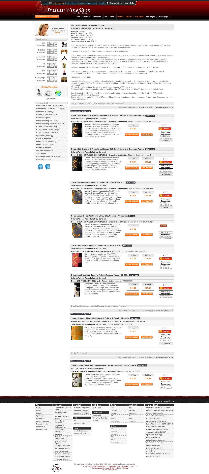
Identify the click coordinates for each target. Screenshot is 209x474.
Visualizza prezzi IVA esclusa (47, 16)
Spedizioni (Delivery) (44, 136)
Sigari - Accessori (61, 451)
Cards (95, 421)
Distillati (86, 17)
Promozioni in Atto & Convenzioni (49, 106)
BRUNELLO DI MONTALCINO (95, 122)
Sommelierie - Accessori (60, 421)
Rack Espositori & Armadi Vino (61, 437)
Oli (105, 17)
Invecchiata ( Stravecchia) (107, 321)
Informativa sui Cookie (45, 145)
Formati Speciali (42, 424)
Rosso (104, 281)
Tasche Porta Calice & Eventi (63, 408)
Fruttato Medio (98, 368)
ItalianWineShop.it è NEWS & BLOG (50, 124)
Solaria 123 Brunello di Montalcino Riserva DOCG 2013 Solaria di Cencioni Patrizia (107, 149)
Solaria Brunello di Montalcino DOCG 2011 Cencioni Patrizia (97, 216)
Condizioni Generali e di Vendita (49, 157)
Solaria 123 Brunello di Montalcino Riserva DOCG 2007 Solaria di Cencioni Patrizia (107, 116)
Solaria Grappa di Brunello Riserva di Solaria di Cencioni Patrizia (100, 318)
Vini (78, 17)
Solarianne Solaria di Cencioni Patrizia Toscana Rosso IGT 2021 (99, 275)
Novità (120, 17)
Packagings (163, 17)
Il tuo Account (91, 3)
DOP (76, 368)
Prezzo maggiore (148, 108)
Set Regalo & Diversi (62, 456)
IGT (78, 281)
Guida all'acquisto (43, 118)
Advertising (41, 154)
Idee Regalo (150, 17)
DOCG (79, 122)
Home (46, 3)
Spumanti (40, 416)
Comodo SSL (51, 99)
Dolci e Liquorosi (42, 421)
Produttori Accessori (62, 459)
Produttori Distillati (81, 413)
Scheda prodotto (132, 134)
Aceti (112, 17)
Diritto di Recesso (43, 139)
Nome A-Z (160, 108)
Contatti (166, 401)
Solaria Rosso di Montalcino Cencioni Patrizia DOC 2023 (96, 245)
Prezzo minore (134, 108)
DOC (79, 252)
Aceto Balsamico (80, 431)
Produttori (41, 46)
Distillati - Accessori (62, 448)
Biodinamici (40, 426)
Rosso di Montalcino (112, 252)
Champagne (40, 418)
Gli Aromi (58, 434)
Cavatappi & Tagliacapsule (60, 426)
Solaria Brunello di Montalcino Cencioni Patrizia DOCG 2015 (97, 182)
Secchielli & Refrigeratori (59, 430)
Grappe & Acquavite (79, 321)
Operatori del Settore (44, 151)
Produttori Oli (79, 423)
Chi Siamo (158, 401)
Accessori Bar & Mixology (61, 442)
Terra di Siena (85, 368)
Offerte (129, 17)
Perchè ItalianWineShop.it (46, 115)
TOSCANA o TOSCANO (90, 281)
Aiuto (81, 3)
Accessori (97, 17)
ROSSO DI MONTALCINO (93, 252)
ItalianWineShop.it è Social (46, 121)
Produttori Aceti (80, 433)
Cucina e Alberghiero (62, 454)
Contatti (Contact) (43, 160)
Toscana (74, 371)
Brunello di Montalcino (118, 122)
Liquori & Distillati (81, 410)
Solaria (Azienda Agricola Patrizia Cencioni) (88, 119)
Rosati (38, 410)
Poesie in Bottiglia (100, 418)
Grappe (92, 321)
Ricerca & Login (58, 3)
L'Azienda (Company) (45, 112)
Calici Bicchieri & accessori (61, 413)
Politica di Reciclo (43, 148)
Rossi (73, 122)
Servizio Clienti (152, 405)
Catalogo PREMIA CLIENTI (47, 133)
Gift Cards (139, 17)
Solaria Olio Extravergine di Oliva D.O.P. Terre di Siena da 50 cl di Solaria (103, 365)
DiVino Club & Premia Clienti (47, 130)
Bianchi (39, 413)
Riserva (131, 122)
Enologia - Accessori (62, 446)
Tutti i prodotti (72, 3)
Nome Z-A (169, 108)
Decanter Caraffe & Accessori (62, 417)
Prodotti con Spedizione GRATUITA (50, 109)
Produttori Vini (81, 25)
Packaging (97, 415)
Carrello (102, 3)
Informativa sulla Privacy (46, 142)
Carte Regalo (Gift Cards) (46, 127)
